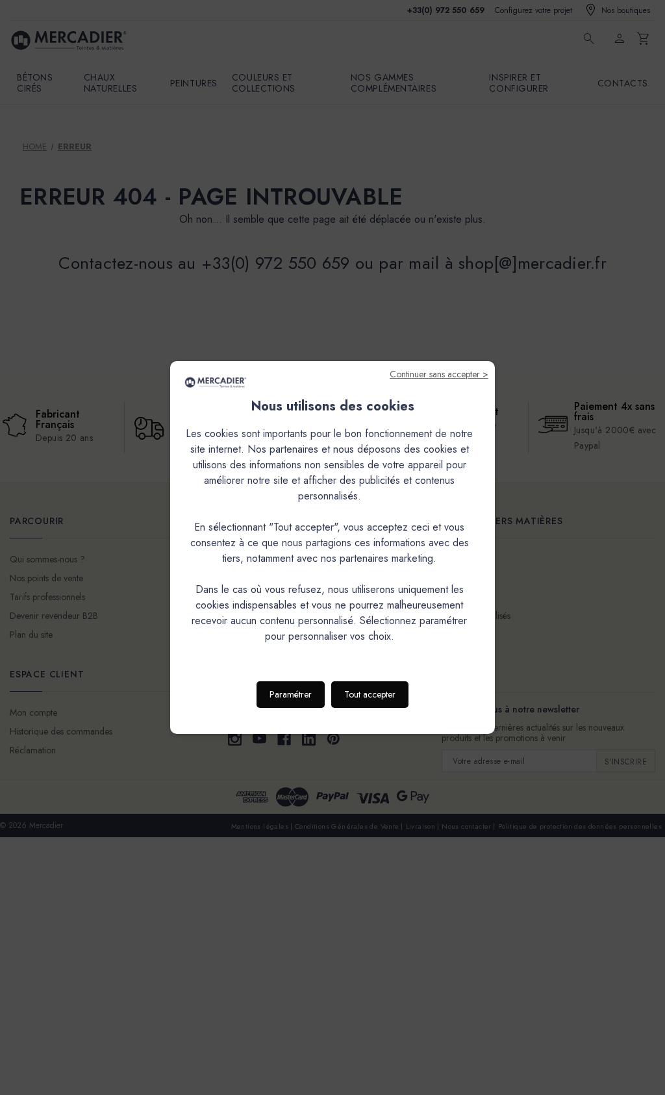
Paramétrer (291, 694)
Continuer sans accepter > (439, 374)
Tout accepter (369, 694)
